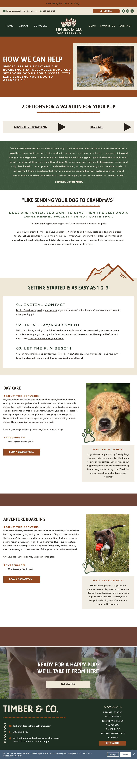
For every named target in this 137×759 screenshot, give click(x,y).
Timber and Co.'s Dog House (52, 232)
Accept (125, 754)
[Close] (133, 754)
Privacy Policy (16, 755)
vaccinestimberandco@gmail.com (46, 339)
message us (51, 310)
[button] (40, 26)
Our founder (82, 236)
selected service (64, 354)
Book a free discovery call (29, 310)
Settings (113, 754)
